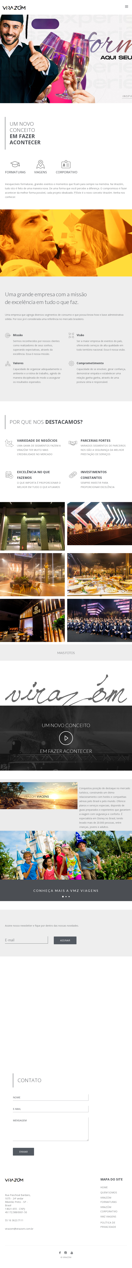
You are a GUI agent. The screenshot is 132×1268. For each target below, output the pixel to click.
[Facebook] (60, 1252)
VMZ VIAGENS (108, 1216)
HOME (104, 1187)
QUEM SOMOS (108, 1192)
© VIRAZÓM (66, 1257)
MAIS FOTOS (66, 653)
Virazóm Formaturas (17, 507)
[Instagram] (65, 1252)
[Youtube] (72, 1252)
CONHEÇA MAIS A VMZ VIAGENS (66, 891)
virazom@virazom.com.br (19, 1228)
